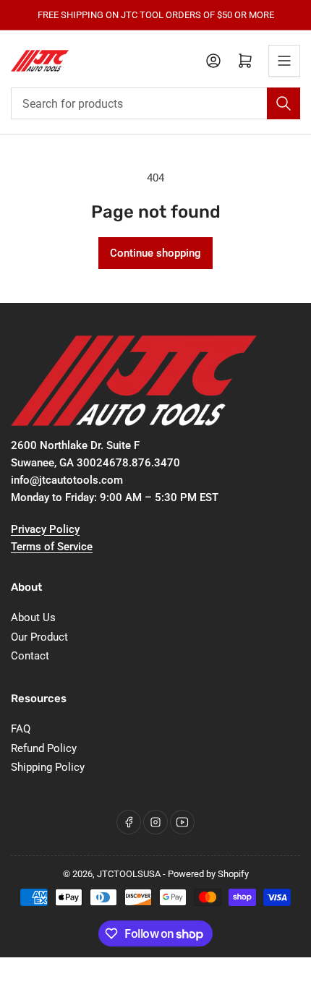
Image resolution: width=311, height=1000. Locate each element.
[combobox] (155, 103)
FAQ (20, 728)
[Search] (283, 103)
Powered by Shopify (208, 873)
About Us (33, 617)
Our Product (39, 637)
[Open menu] (284, 61)
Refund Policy (44, 748)
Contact (30, 655)
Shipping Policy (48, 767)
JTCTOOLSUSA (129, 873)
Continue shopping (155, 253)
